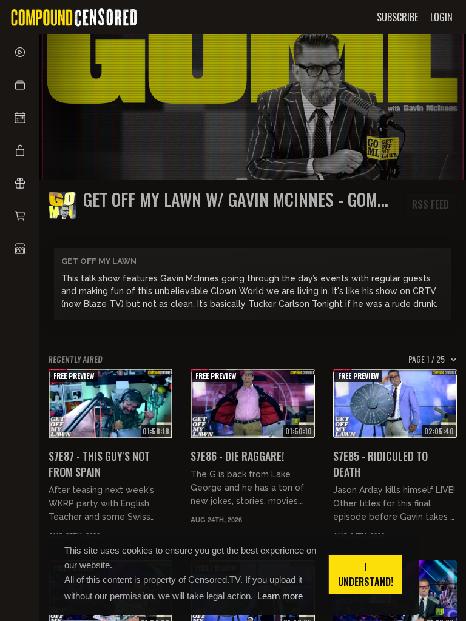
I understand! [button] (365, 574)
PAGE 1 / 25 (426, 359)
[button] (19, 85)
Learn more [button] (280, 596)
